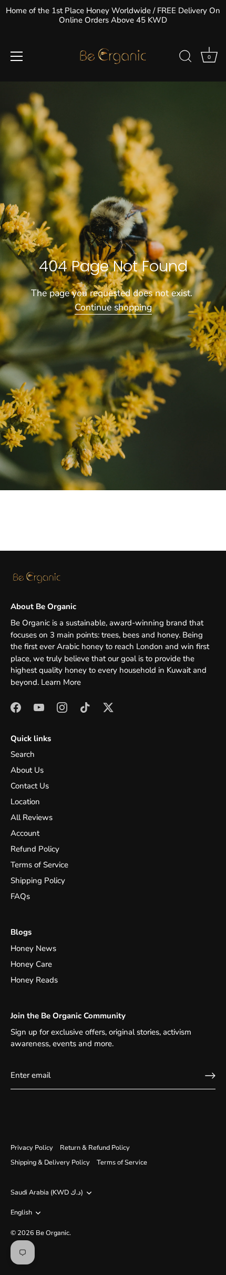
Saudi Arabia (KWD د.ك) (47, 1193)
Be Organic (52, 1233)
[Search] (185, 57)
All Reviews (32, 817)
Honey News (33, 948)
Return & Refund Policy (95, 1147)
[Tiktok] (85, 706)
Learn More (61, 682)
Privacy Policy (32, 1147)
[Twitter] (108, 706)
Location (25, 801)
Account (25, 833)
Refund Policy (35, 849)
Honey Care (31, 964)
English (21, 1213)
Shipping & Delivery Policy (50, 1162)
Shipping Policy (38, 880)
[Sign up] (210, 1075)
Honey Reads (34, 980)
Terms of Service (39, 864)
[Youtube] (39, 706)
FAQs (20, 896)
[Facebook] (16, 706)
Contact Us (30, 786)
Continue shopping (113, 307)
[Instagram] (62, 706)
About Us (27, 770)
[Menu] (16, 56)
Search (23, 754)
